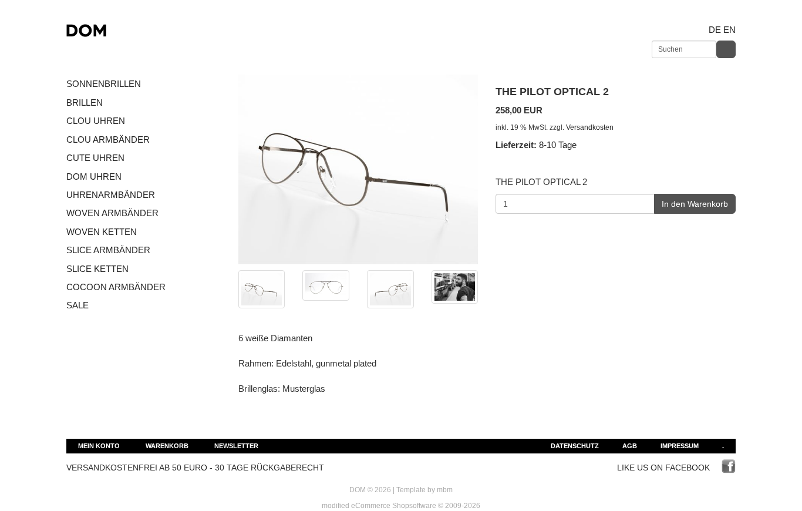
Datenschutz (575, 445)
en (729, 30)
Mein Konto (99, 445)
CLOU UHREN (95, 121)
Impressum (680, 445)
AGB (629, 445)
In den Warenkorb (695, 204)
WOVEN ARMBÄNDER (112, 213)
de (715, 30)
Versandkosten (590, 127)
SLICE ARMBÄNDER (108, 250)
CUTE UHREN (95, 158)
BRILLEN (84, 102)
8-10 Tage (558, 145)
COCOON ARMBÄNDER (116, 287)
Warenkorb (167, 445)
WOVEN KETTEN (101, 232)
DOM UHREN (94, 176)
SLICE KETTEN (97, 269)
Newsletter (236, 445)
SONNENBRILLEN (103, 84)
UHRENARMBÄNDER (110, 195)
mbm (445, 490)
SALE (77, 305)
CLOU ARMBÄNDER (108, 139)
